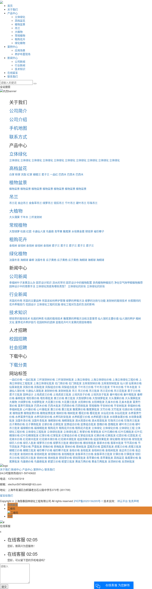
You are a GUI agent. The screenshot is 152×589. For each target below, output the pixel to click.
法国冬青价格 (23, 420)
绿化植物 (20, 43)
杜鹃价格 (127, 409)
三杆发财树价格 (46, 379)
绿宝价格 (126, 439)
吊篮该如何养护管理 (53, 300)
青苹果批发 (106, 457)
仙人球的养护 (127, 318)
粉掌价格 (85, 431)
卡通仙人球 (38, 231)
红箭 (29, 231)
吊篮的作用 (15, 300)
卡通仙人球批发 (35, 390)
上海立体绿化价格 (101, 379)
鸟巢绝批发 (40, 461)
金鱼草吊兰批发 (103, 454)
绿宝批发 (137, 439)
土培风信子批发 (100, 394)
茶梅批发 (59, 446)
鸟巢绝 (50, 231)
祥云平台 (122, 501)
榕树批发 (72, 413)
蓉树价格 (70, 446)
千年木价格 (116, 387)
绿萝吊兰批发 (61, 443)
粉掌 (17, 174)
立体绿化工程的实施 (48, 304)
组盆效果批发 (101, 439)
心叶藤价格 (29, 409)
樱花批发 (95, 413)
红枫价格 (99, 435)
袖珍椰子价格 (44, 450)
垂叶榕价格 (116, 394)
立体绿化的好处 (77, 286)
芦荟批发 (37, 446)
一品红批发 (29, 379)
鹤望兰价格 (54, 461)
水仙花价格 (107, 413)
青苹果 (58, 231)
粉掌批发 (96, 431)
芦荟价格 (25, 446)
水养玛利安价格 (43, 416)
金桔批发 (85, 450)
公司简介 (18, 110)
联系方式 (18, 136)
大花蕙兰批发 (69, 402)
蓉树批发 (81, 446)
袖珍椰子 (99, 231)
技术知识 (20, 69)
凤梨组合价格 (53, 387)
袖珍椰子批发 (61, 450)
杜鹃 (23, 231)
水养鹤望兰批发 (100, 416)
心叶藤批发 (43, 409)
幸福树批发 (15, 409)
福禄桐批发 (40, 428)
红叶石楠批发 (126, 431)
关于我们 (12, 9)
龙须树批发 (128, 461)
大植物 (19, 32)
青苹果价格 (92, 457)
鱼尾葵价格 (131, 457)
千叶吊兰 (70, 203)
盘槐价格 (102, 424)
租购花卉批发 (83, 428)
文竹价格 (105, 409)
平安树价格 (106, 405)
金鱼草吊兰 (35, 203)
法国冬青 (14, 260)
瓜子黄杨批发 (33, 424)
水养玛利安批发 (62, 416)
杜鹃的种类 (37, 318)
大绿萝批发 (38, 402)
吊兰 (17, 28)
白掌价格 (47, 424)
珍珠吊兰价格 (115, 420)
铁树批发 (53, 457)
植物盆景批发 (48, 413)
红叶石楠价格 (110, 431)
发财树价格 (50, 390)
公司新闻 (20, 61)
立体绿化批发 (55, 431)
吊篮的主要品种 (32, 300)
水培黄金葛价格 (119, 416)
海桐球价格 (54, 420)
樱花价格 (84, 413)
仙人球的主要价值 (108, 318)
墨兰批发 (70, 398)
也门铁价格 (61, 383)
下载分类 (18, 364)
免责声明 (133, 501)
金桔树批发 (111, 450)
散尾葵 (67, 231)
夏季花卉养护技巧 (25, 322)
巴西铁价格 (68, 405)
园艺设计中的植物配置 (79, 282)
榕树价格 (61, 413)
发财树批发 (64, 390)
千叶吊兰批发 (102, 387)
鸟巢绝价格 (26, 461)
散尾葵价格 (79, 409)
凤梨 (23, 174)
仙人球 (124, 383)
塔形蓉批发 (46, 398)
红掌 (29, 174)
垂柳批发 (20, 398)
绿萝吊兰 (48, 203)
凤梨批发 (39, 387)
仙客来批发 (15, 387)
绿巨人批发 (29, 443)
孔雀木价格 (111, 402)
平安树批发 (120, 405)
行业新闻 (20, 65)
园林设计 (28, 394)
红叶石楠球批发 (29, 435)
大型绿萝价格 (84, 398)
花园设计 (31, 304)
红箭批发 (133, 435)
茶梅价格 (48, 446)
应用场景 (20, 50)
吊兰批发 (94, 390)
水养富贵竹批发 (24, 416)
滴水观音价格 (83, 420)
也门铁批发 (75, 383)
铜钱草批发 (79, 457)
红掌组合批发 (85, 435)
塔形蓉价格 (32, 398)
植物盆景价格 (31, 413)
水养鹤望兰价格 (81, 416)
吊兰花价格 (106, 390)
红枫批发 (110, 435)
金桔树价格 (98, 450)
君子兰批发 (15, 394)
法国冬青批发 (39, 420)
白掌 (11, 174)
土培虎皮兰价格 (43, 394)
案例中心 (12, 46)
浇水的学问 (58, 282)
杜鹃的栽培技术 (53, 318)
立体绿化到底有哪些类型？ (51, 286)
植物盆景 (20, 24)
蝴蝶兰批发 (29, 450)
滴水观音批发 (99, 420)
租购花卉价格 (67, 428)
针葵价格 (118, 454)
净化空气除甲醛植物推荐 (128, 282)
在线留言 (12, 72)
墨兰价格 (59, 398)
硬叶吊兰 (81, 203)
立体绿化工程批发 (36, 431)
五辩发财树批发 (110, 383)
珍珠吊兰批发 (132, 420)
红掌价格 (44, 435)
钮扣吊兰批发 (28, 457)
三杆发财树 (35, 217)
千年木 (24, 217)
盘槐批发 (113, 424)
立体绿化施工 (71, 431)
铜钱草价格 (65, 457)
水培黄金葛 (78, 231)
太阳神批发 (98, 402)
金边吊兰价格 (127, 450)
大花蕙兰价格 (53, 402)
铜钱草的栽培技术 (19, 318)
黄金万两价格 (83, 461)
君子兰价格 (134, 390)
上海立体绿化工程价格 (125, 379)
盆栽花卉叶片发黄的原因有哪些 (74, 322)
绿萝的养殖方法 (75, 300)
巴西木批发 (54, 405)
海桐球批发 (68, 420)
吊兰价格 (83, 390)
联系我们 (12, 76)
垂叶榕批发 (129, 394)
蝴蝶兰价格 (15, 450)
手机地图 (18, 128)
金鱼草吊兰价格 (84, 454)
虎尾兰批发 (134, 446)
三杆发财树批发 (65, 379)
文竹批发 (116, 409)
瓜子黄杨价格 (17, 424)
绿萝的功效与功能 (95, 300)
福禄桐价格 (26, 428)
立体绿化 (20, 17)
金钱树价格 (26, 454)
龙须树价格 (114, 461)
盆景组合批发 (88, 424)
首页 (10, 5)
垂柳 (31, 260)
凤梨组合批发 (69, 387)
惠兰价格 (55, 409)
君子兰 (45, 174)
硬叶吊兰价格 (127, 424)
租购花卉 (20, 39)
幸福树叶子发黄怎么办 (22, 282)
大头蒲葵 (14, 217)
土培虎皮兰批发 (62, 394)
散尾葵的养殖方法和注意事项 (80, 318)
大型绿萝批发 (100, 398)
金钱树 (22, 245)
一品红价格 (15, 379)
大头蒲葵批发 (133, 398)
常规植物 (20, 35)
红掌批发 (55, 435)
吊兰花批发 (120, 390)
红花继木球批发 (67, 439)
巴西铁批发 (81, 405)
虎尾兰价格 (121, 446)
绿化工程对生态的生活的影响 (78, 304)
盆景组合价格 (72, 424)
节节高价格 (130, 443)
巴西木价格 (40, 405)
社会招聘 (18, 347)
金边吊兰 (23, 203)
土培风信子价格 (81, 394)
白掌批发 (58, 424)
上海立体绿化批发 (43, 383)
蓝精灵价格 (93, 446)
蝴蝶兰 (37, 174)
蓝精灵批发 (107, 446)
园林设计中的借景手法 (22, 286)
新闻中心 (12, 58)
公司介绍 (18, 119)
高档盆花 (20, 20)
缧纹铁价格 (75, 443)
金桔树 (13, 245)
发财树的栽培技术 (116, 300)
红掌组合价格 (69, 435)
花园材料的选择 (46, 322)
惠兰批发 (67, 409)
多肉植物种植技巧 (103, 282)
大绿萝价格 (24, 402)
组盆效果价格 (85, 439)
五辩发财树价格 (91, 383)
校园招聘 (18, 338)
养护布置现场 (22, 54)
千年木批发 (130, 387)
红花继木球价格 (48, 439)
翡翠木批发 (116, 443)
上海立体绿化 (82, 379)
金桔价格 (74, 450)
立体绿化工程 (127, 428)
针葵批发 (129, 454)
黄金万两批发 (99, 461)
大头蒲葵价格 (116, 398)
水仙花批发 (121, 413)
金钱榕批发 (68, 454)
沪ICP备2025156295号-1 (88, 501)
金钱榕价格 (54, 454)
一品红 (54, 174)
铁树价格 (42, 457)
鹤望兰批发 (68, 461)
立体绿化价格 (110, 428)
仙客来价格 (135, 383)
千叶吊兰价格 (85, 387)
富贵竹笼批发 (25, 405)
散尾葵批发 (92, 409)
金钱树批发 (40, 454)
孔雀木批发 (125, 402)
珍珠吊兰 (92, 203)
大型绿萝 (14, 231)
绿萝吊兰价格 (44, 443)
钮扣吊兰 (59, 203)
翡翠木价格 (103, 443)
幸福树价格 (134, 405)
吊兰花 (13, 203)
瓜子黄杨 (51, 260)
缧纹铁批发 (89, 443)
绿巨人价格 (15, 443)
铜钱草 (89, 231)
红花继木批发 (31, 439)
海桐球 (24, 260)
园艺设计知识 (44, 282)
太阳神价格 (84, 402)
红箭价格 (121, 435)
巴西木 (62, 174)
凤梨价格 (28, 387)
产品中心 (12, 13)
